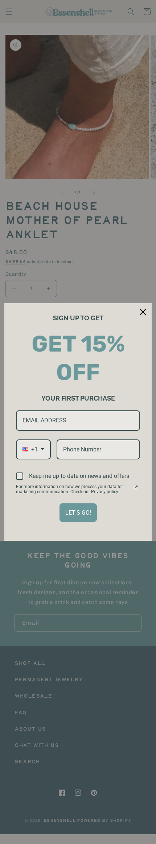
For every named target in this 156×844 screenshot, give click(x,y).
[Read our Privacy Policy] (135, 487)
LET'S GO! (78, 512)
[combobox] (33, 449)
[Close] (143, 312)
